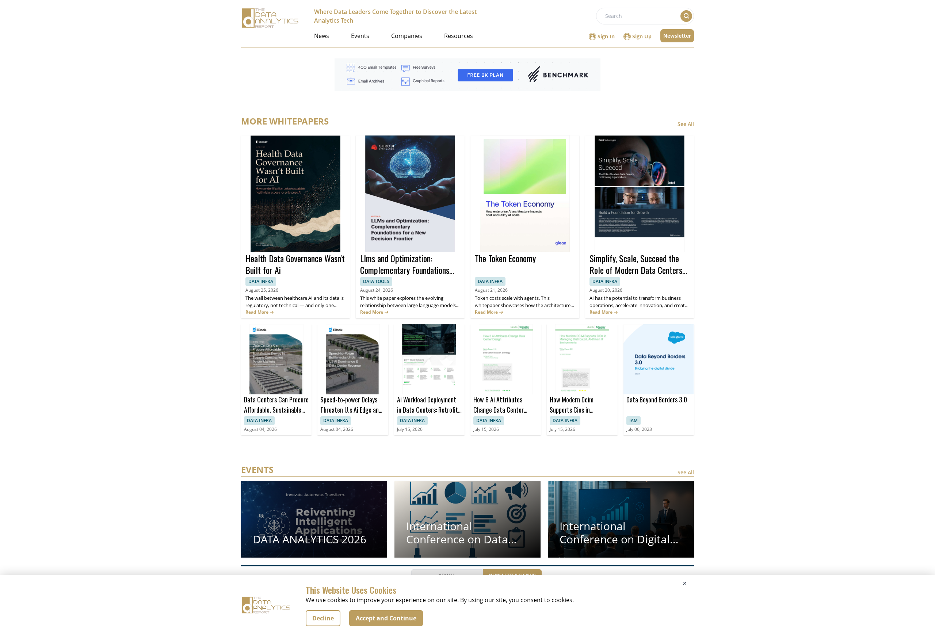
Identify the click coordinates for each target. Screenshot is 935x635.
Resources (458, 36)
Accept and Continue (386, 618)
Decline (323, 618)
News (321, 36)
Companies (406, 36)
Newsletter (677, 35)
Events (360, 36)
